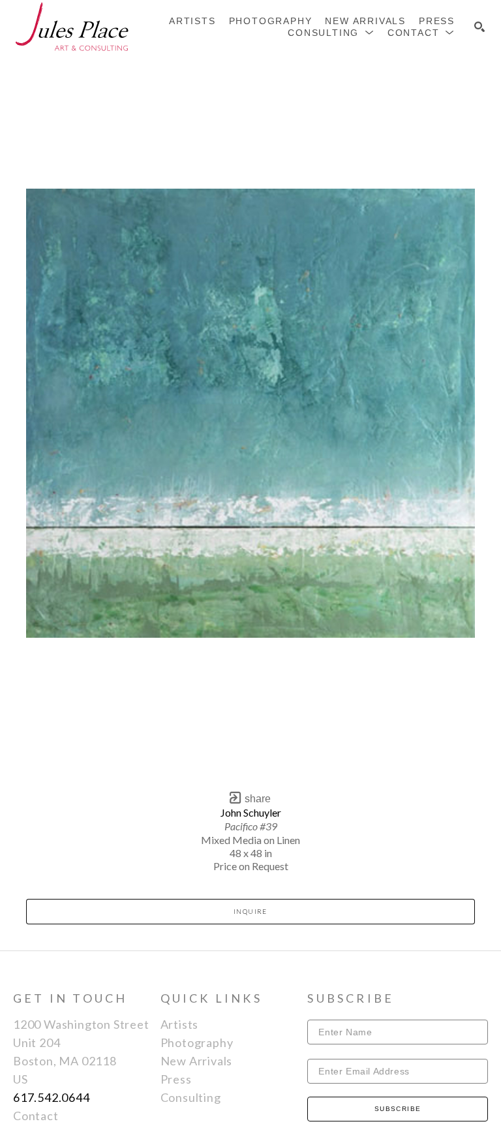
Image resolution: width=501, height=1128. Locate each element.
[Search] (479, 27)
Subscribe (397, 1108)
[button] (331, 32)
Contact (36, 1115)
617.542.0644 (51, 1097)
